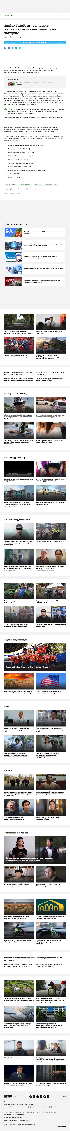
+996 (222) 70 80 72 (41, 1107)
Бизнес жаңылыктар (17, 224)
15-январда (16, 127)
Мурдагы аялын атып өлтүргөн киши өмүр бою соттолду (51, 625)
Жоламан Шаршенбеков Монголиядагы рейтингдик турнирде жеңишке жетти (50, 793)
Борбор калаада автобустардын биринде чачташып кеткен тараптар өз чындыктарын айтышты (50, 568)
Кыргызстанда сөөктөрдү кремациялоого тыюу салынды (18, 480)
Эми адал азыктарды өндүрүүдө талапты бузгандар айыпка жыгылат (50, 917)
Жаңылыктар (7, 1120)
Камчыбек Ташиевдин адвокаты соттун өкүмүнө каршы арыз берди (18, 1084)
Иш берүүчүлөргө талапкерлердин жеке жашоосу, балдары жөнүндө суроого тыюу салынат (50, 1059)
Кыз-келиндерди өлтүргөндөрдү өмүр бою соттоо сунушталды (51, 1084)
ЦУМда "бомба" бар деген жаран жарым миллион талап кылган (50, 542)
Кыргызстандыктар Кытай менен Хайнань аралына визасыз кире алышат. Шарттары (18, 379)
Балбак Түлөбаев (25, 184)
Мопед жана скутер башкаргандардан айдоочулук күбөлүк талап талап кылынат (19, 941)
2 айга (61, 138)
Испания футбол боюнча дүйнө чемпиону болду (27, 667)
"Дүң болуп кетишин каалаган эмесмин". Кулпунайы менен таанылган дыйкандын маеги (50, 729)
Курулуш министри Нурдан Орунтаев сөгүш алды (49, 332)
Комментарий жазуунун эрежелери (13, 1117)
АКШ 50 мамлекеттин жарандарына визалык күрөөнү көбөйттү (48, 692)
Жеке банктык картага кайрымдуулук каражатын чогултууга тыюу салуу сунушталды (17, 1025)
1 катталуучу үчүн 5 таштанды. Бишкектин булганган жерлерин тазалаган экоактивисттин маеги (15, 755)
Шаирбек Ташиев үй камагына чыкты (17, 1058)
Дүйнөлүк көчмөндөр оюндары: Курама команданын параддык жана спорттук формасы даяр (18, 793)
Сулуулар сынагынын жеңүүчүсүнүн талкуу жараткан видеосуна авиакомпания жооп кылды (29, 859)
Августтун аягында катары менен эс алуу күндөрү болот (50, 373)
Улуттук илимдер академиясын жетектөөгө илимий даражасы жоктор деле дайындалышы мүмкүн (49, 1025)
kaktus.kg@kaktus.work (17, 1104)
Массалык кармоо (51, 184)
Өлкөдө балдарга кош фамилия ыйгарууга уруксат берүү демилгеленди (50, 480)
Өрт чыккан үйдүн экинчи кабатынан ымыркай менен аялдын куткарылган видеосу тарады (17, 568)
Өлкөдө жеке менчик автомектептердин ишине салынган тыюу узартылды (50, 416)
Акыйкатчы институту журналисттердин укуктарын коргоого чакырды (34, 83)
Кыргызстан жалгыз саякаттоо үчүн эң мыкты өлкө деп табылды (49, 965)
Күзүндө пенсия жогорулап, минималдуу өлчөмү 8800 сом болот (50, 379)
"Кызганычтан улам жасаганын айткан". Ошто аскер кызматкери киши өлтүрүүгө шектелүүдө (18, 543)
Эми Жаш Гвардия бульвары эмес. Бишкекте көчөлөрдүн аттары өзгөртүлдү (18, 332)
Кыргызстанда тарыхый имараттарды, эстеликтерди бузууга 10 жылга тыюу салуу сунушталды (17, 504)
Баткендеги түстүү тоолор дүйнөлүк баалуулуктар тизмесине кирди (16, 917)
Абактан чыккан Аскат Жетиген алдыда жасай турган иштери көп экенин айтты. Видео (18, 416)
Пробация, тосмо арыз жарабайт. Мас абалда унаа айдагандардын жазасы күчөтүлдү (49, 941)
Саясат (6, 37)
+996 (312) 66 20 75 (28, 1104)
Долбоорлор (14, 1120)
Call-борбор (21, 1120)
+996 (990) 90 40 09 (20, 1107)
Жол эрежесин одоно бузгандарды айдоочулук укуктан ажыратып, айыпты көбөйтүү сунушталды (50, 1000)
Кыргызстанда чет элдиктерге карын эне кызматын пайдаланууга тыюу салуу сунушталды (18, 966)
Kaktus (30, 37)
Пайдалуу (26, 1120)
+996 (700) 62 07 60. (42, 189)
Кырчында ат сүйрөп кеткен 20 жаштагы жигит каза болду (50, 601)
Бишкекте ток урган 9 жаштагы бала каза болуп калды (18, 601)
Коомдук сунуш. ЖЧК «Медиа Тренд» (14, 1114)
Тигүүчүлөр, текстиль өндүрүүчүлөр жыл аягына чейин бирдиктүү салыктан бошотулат (18, 442)
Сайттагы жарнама (9, 1101)
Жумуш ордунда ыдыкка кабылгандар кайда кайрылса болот (49, 441)
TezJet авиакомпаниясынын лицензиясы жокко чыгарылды (50, 503)
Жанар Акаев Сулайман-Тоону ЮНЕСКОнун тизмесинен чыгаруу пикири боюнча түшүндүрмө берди (50, 356)
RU (64, 1096)
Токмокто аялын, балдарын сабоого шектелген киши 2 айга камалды (16, 625)
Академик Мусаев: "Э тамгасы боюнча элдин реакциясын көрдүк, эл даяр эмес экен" (18, 729)
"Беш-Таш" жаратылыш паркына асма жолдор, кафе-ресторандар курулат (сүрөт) (19, 999)
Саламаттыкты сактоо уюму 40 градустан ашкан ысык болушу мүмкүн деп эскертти (19, 692)
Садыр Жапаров (10, 184)
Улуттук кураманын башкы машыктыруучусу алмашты (14, 818)
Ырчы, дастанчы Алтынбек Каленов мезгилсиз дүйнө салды (16, 885)
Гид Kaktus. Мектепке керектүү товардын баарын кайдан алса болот (18, 373)
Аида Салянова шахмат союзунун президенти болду (47, 818)
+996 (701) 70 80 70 (51, 1107)
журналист (38, 184)
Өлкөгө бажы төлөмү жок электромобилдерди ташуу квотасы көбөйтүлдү (33, 959)
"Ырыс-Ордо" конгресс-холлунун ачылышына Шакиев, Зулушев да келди (18, 356)
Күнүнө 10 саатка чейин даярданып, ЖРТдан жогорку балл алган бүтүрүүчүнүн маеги (48, 755)
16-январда (8, 136)
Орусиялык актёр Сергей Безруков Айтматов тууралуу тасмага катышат (49, 885)
